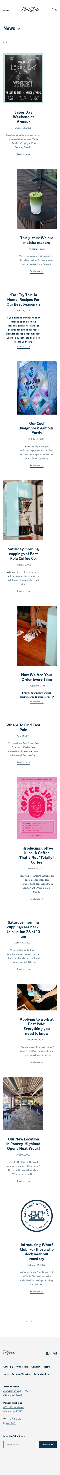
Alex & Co (11, 1423)
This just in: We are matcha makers (36, 240)
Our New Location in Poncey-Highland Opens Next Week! (23, 1144)
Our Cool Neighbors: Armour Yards (36, 428)
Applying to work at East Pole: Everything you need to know (37, 1026)
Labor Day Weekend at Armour (23, 117)
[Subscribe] (18, 28)
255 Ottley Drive (11, 1390)
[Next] (37, 1321)
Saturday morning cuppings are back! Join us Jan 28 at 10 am (23, 930)
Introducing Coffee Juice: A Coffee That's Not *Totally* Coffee (36, 855)
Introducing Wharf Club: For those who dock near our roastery (37, 1252)
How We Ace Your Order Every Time (36, 677)
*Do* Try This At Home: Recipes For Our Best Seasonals (23, 299)
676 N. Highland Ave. (13, 1406)
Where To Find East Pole (23, 727)
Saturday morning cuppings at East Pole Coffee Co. (23, 554)
